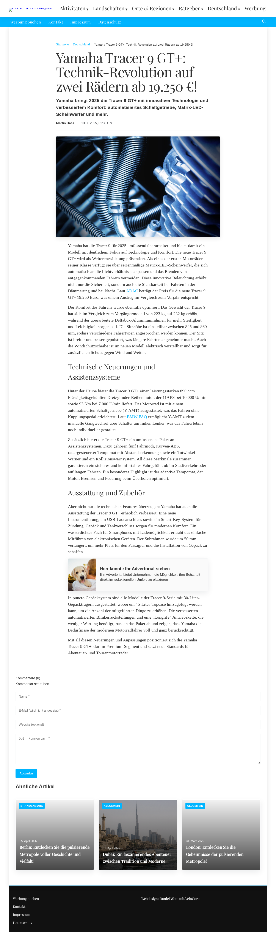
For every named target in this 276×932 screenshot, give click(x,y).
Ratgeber (189, 8)
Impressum (80, 21)
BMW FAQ (137, 416)
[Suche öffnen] (263, 22)
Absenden (26, 773)
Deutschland (222, 8)
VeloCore (192, 898)
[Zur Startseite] (30, 8)
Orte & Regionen (151, 8)
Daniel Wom (169, 898)
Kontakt (55, 21)
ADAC (132, 290)
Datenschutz (109, 21)
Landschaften (108, 8)
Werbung (255, 8)
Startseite (62, 44)
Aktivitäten (72, 8)
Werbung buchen (25, 21)
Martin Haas (65, 123)
